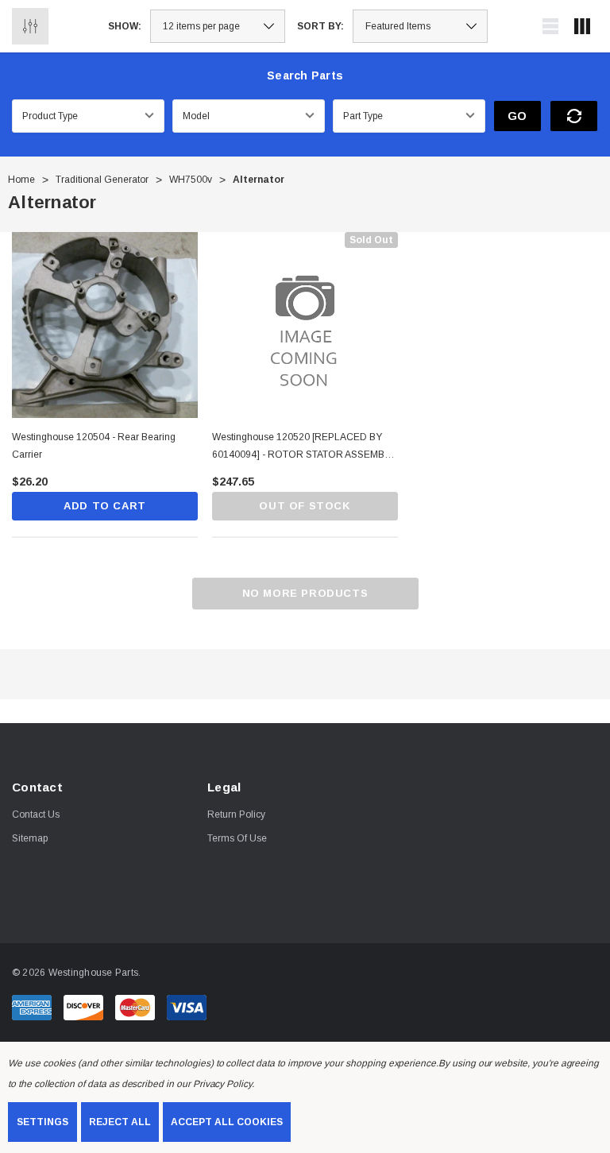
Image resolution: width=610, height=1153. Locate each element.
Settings (42, 1122)
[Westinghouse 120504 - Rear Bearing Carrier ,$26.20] (105, 325)
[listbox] (420, 26)
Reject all (120, 1122)
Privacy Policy (222, 1083)
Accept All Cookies (227, 1122)
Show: (124, 26)
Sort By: (320, 26)
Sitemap (30, 838)
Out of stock (304, 506)
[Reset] (574, 116)
